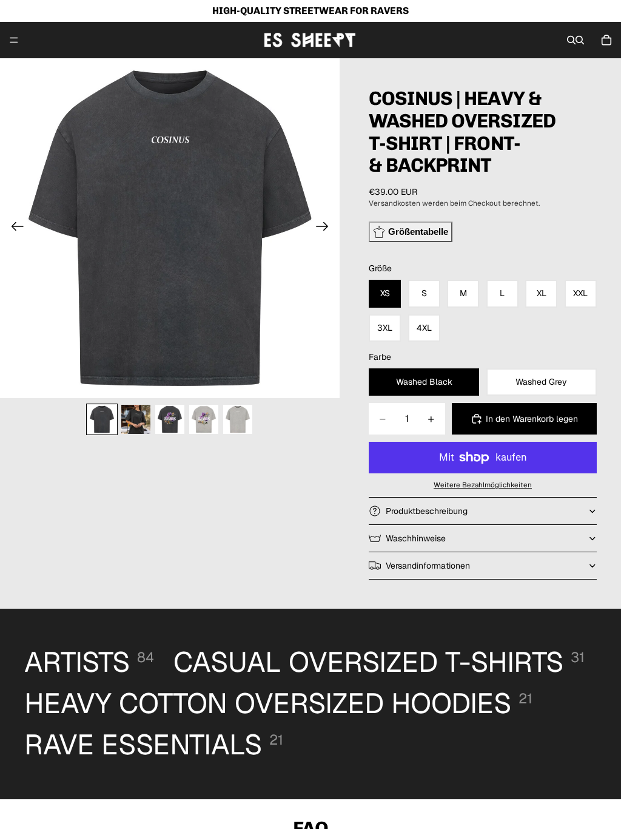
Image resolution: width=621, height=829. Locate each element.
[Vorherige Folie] (13, 228)
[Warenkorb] (606, 40)
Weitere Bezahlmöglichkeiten (483, 484)
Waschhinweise (416, 538)
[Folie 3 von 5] (169, 419)
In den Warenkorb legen (532, 418)
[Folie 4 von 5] (203, 419)
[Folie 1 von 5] (101, 419)
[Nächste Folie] (326, 228)
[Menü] (14, 40)
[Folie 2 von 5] (135, 419)
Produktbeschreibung (427, 511)
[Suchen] (571, 40)
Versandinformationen (428, 565)
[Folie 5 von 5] (237, 419)
